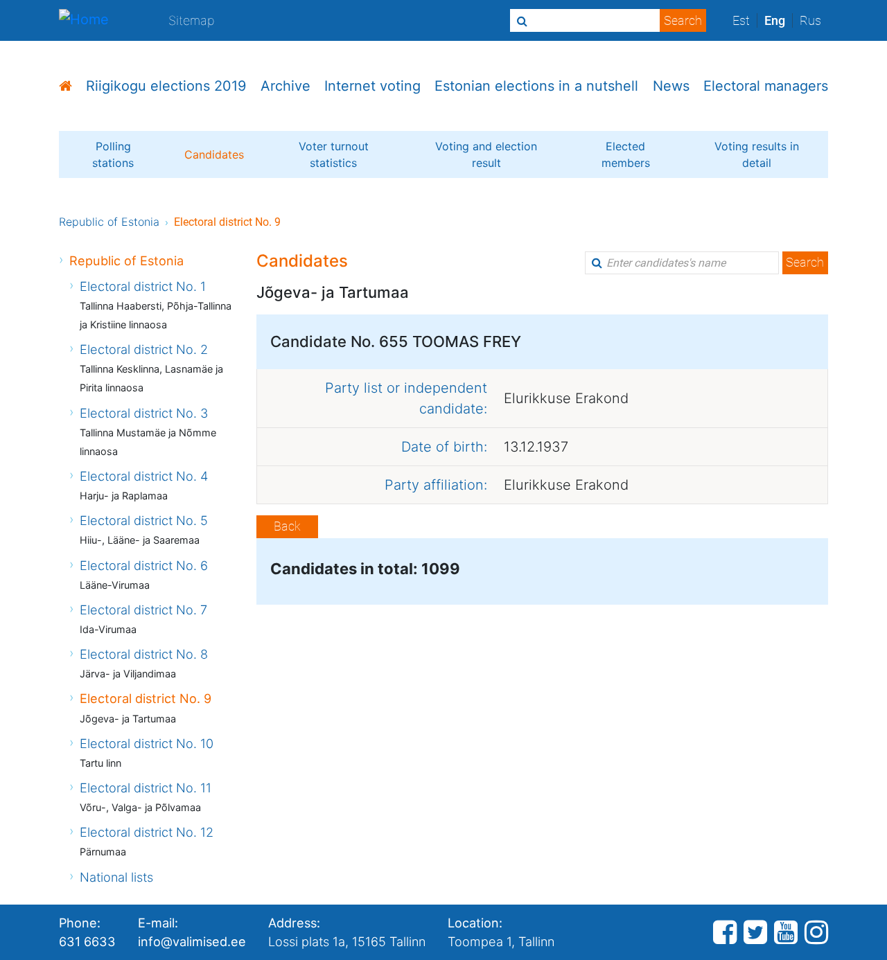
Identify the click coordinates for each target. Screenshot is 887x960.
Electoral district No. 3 (144, 412)
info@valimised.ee (192, 941)
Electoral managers (765, 86)
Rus (810, 20)
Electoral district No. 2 (144, 349)
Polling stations (113, 154)
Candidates (214, 154)
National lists (116, 877)
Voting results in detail (756, 154)
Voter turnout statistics (334, 154)
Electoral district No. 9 (145, 698)
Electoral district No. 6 (144, 565)
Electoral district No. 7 (143, 609)
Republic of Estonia (109, 222)
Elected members (625, 154)
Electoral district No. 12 (146, 831)
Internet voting (372, 86)
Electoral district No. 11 (145, 787)
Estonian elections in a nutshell (536, 86)
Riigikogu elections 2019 (166, 86)
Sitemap (191, 20)
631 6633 (87, 941)
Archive (285, 86)
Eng (774, 20)
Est (741, 20)
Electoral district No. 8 (144, 653)
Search (805, 262)
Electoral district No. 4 (144, 475)
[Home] (84, 21)
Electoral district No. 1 (143, 286)
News (671, 86)
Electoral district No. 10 (146, 743)
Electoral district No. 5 (144, 520)
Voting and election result (486, 154)
